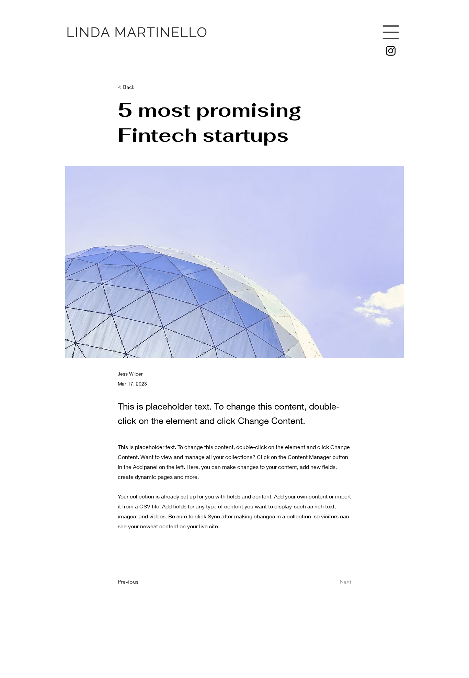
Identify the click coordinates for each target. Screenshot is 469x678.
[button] (390, 32)
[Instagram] (390, 50)
